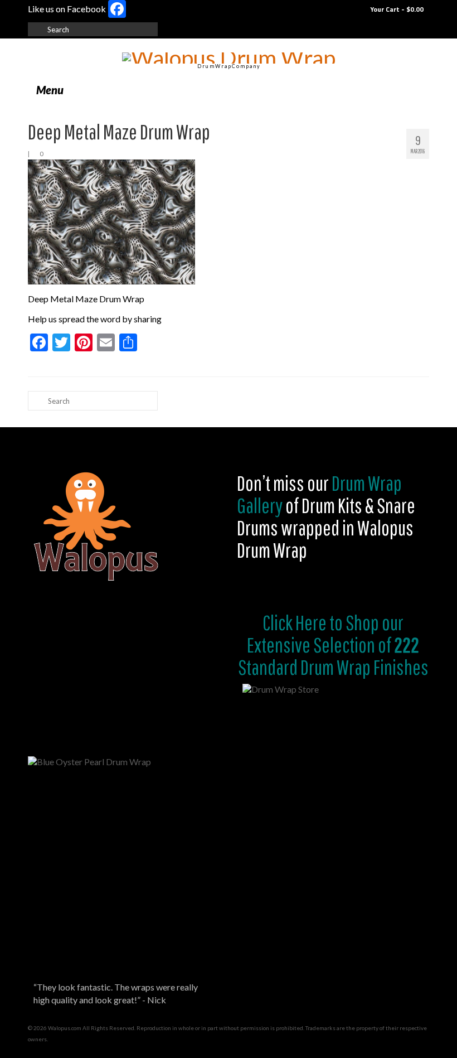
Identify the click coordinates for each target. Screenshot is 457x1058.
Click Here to (302, 622)
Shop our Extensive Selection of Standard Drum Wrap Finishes (333, 644)
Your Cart (396, 9)
